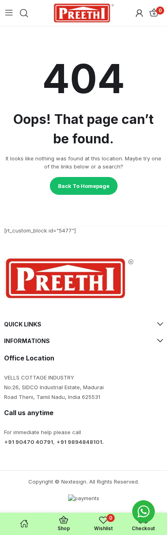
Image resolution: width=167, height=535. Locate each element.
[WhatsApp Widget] (143, 511)
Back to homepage (83, 186)
